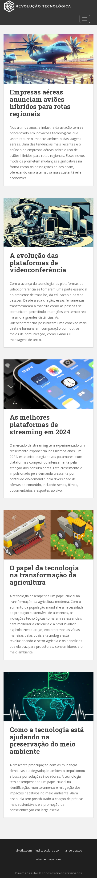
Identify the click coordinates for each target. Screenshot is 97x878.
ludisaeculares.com (48, 850)
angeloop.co (73, 850)
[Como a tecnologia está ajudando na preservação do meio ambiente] (48, 696)
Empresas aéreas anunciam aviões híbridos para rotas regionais (40, 103)
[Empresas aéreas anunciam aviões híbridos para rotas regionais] (48, 59)
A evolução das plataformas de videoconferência (38, 262)
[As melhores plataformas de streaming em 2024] (48, 384)
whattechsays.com (48, 859)
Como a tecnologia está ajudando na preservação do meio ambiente (47, 740)
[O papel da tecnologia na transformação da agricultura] (48, 534)
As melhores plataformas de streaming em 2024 (40, 424)
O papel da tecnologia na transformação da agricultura (44, 575)
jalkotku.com (23, 850)
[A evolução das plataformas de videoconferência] (48, 222)
